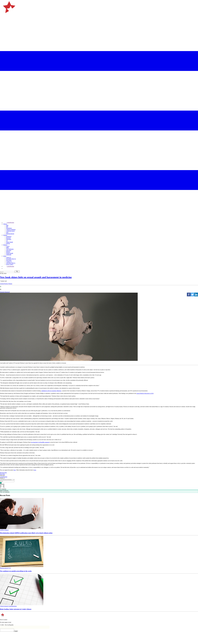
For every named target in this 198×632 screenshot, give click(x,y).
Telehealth (8, 254)
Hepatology (9, 228)
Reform (8, 243)
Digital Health (9, 253)
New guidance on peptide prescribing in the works (16, 571)
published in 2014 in (51, 390)
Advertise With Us (10, 263)
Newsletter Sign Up (11, 258)
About (4, 256)
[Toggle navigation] (2, 20)
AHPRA (2, 530)
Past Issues (8, 260)
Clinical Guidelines (11, 229)
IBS (7, 226)
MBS (7, 247)
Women (10, 283)
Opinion (5, 235)
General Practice (4, 283)
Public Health (9, 242)
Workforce (8, 236)
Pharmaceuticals (10, 233)
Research (8, 238)
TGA (9, 568)
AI (7, 240)
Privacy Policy (9, 264)
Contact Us (9, 261)
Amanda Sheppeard (5, 292)
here (15, 470)
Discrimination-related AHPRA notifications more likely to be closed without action (26, 533)
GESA (8, 246)
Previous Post (3, 472)
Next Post (2, 474)
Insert (16, 631)
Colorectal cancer (10, 231)
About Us (8, 257)
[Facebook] (189, 294)
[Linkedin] (196, 294)
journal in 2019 (144, 393)
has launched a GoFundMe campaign (40, 442)
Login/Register (10, 222)
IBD (7, 225)
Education (8, 239)
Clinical (5, 224)
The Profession (10, 249)
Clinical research (4, 606)
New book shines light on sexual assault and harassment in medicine (36, 277)
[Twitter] (192, 294)
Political (5, 245)
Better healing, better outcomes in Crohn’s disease (15, 609)
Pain (7, 232)
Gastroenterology (12, 606)
